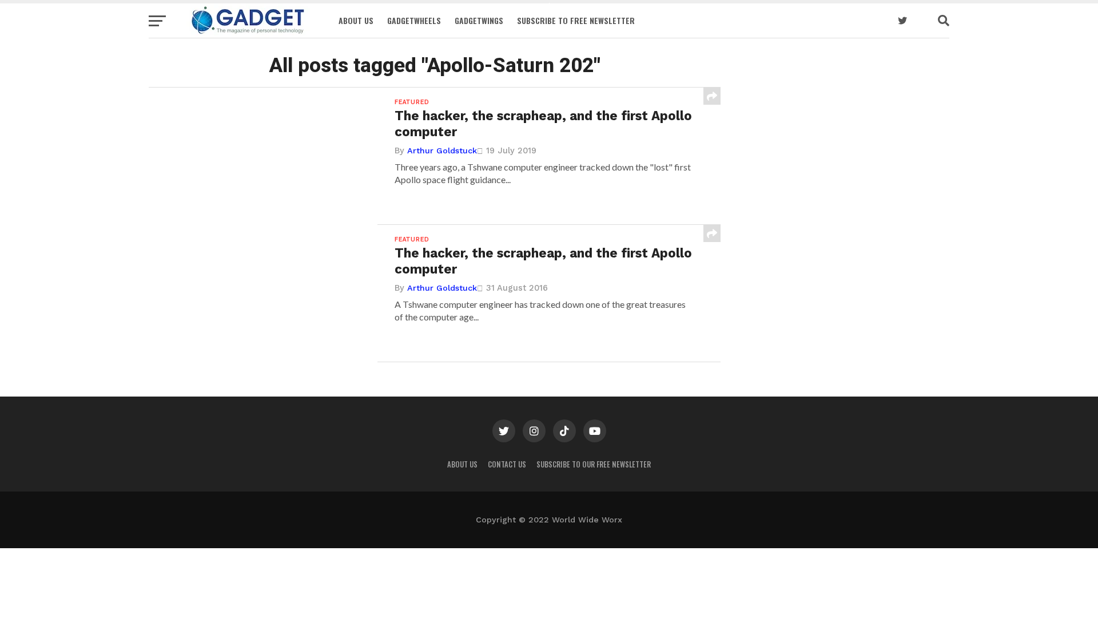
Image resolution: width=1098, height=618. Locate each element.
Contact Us (507, 464)
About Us (356, 20)
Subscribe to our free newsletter (593, 464)
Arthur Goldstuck (442, 150)
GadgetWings (479, 20)
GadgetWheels (414, 20)
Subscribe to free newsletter (576, 20)
